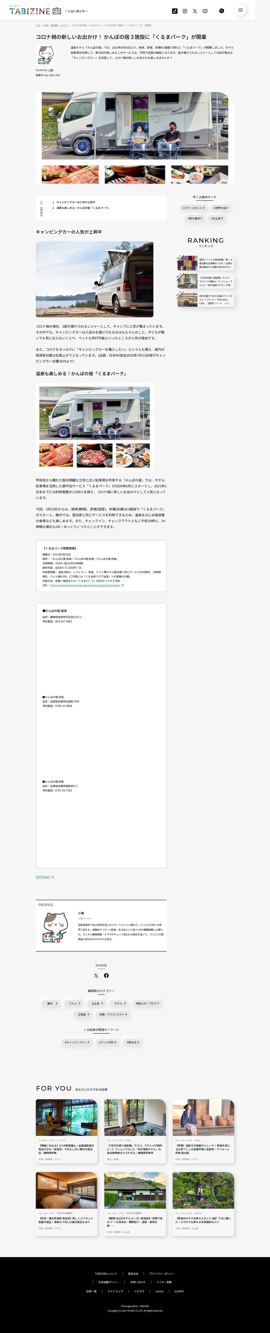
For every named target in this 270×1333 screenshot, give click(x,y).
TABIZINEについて (106, 1273)
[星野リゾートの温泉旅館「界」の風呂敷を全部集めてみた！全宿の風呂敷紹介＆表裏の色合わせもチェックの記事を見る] (187, 263)
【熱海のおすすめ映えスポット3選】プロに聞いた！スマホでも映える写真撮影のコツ (203, 1220)
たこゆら (61, 1140)
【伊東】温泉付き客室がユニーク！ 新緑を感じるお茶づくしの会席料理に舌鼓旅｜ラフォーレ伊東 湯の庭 (202, 1149)
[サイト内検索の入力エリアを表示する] (221, 10)
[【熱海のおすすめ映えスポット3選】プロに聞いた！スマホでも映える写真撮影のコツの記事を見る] (203, 1190)
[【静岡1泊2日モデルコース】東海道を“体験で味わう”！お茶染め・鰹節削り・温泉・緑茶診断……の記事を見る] (135, 1190)
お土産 (95, 1003)
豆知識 (82, 1014)
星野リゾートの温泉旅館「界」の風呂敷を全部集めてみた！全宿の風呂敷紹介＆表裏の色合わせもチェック (215, 263)
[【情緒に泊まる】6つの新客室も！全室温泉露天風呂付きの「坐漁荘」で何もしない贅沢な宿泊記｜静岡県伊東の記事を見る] (66, 1117)
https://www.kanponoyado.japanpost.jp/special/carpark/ (85, 585)
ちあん (128, 1140)
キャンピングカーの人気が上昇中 (74, 202)
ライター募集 (164, 1282)
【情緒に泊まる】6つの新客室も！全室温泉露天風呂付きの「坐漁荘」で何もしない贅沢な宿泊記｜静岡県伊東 (66, 1149)
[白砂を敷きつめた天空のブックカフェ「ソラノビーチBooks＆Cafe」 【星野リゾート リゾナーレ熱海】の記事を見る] (187, 299)
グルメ (73, 1003)
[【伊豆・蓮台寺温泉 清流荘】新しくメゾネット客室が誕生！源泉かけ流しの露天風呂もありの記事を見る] (66, 1190)
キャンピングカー (76, 1042)
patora (197, 1213)
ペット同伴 (107, 1042)
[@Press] (43, 876)
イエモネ (139, 1291)
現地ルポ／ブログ (146, 1003)
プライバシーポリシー (162, 1273)
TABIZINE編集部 (64, 1213)
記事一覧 (91, 1291)
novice (159, 1291)
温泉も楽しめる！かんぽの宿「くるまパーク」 (82, 208)
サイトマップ (115, 1291)
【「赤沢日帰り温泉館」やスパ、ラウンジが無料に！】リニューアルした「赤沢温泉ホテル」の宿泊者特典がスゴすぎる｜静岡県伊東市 (134, 1149)
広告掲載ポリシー (108, 1282)
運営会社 (133, 1273)
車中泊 (132, 1042)
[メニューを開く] (240, 9)
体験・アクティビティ (112, 1014)
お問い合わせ (137, 1282)
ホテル (118, 1003)
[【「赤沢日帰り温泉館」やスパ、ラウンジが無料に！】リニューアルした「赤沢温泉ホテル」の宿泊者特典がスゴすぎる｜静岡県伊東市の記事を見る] (135, 1117)
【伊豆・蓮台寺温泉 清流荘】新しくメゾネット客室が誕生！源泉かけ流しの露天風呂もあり (66, 1220)
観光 (50, 1003)
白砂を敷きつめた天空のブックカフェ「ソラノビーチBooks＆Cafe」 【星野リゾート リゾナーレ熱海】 (215, 299)
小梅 (50, 70)
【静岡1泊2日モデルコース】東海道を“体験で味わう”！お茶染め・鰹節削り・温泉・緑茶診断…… (135, 1222)
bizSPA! (179, 1291)
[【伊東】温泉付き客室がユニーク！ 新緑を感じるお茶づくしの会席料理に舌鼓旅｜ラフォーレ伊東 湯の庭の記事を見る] (203, 1117)
